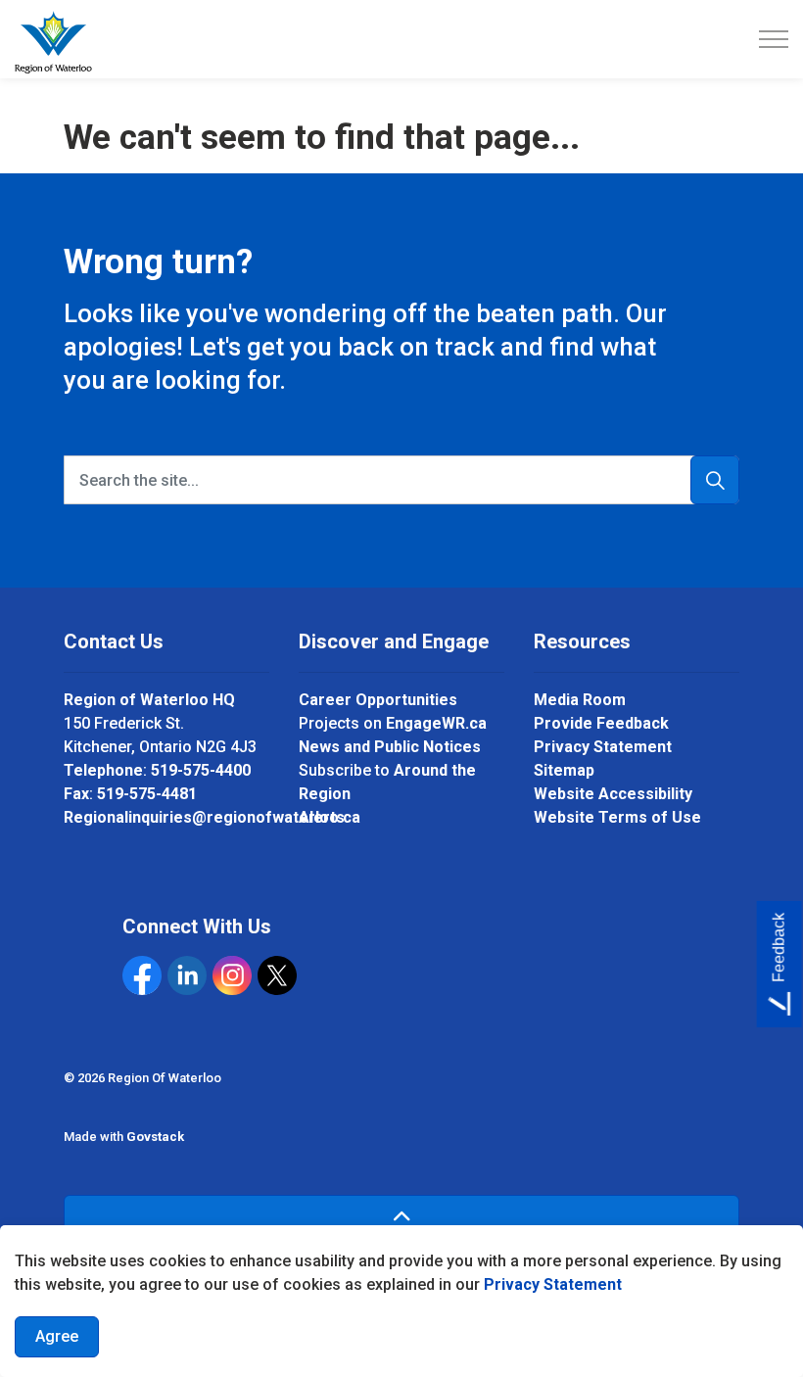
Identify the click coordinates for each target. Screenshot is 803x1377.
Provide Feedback (601, 723)
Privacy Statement (553, 1284)
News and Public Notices (390, 746)
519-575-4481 (147, 793)
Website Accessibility (613, 793)
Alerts (322, 817)
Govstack (155, 1136)
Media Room (580, 699)
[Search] (714, 479)
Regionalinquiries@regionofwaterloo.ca (212, 817)
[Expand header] (773, 39)
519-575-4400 (201, 770)
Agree (56, 1336)
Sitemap (564, 770)
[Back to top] (401, 1217)
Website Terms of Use (617, 817)
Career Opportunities (378, 699)
